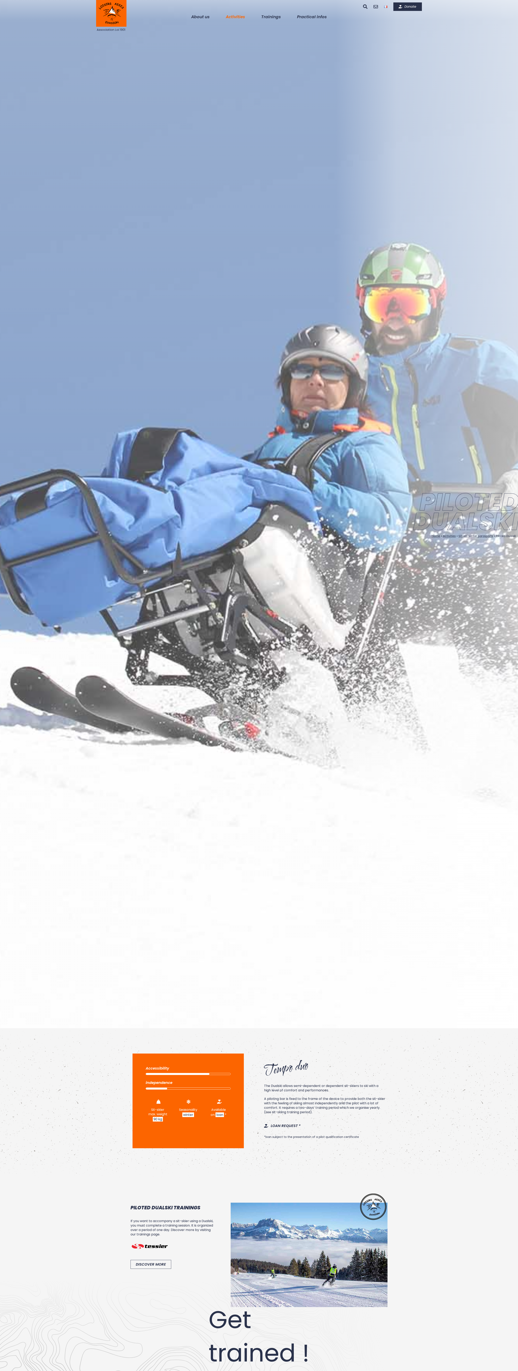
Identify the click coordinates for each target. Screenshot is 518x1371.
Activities (449, 536)
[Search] (365, 6)
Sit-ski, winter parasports (476, 536)
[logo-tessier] (149, 1240)
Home (436, 536)
